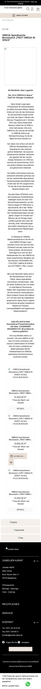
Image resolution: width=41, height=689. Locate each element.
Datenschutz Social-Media (28, 662)
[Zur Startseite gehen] (7, 7)
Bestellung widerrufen (20, 649)
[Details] (11, 462)
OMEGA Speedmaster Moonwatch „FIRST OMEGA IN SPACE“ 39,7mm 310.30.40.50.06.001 (20, 438)
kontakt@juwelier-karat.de (12, 635)
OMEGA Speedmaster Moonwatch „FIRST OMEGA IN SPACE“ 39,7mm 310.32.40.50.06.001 (20, 392)
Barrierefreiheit (14, 666)
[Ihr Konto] (32, 9)
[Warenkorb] (38, 10)
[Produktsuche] (28, 9)
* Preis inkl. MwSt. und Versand (20, 401)
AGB (30, 666)
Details (20, 409)
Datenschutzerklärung (11, 662)
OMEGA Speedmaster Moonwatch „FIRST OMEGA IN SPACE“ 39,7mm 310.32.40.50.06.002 (20, 493)
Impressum (24, 666)
